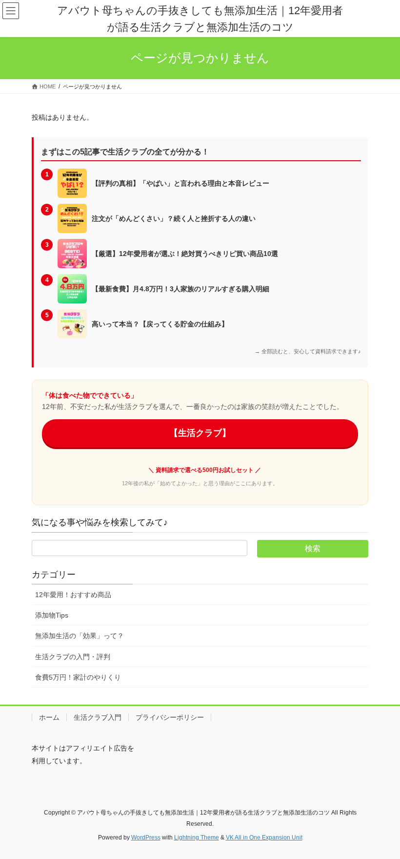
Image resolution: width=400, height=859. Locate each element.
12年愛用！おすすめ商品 (73, 595)
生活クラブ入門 (97, 717)
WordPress (145, 837)
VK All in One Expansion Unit (264, 837)
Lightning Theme (196, 837)
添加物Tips (51, 615)
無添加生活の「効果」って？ (79, 636)
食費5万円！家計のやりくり (78, 677)
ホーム (49, 717)
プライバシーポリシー (170, 717)
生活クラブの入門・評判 (72, 657)
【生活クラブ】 (200, 433)
